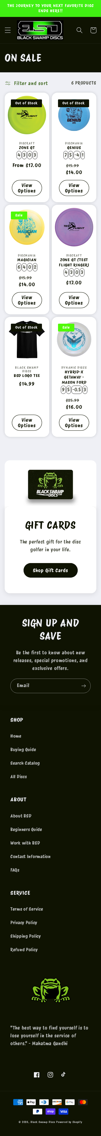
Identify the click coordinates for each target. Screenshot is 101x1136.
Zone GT (27, 147)
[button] (8, 30)
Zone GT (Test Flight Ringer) (74, 262)
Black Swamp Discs (43, 1122)
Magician (26, 259)
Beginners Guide (26, 829)
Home (15, 736)
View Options (27, 188)
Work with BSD (25, 843)
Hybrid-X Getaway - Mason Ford (74, 377)
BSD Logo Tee (27, 375)
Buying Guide (23, 749)
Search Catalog (25, 763)
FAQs (14, 870)
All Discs (18, 776)
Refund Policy (24, 949)
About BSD (20, 816)
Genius (74, 147)
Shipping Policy (25, 936)
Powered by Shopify (69, 1122)
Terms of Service (26, 909)
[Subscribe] (83, 686)
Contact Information (30, 856)
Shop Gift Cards (50, 570)
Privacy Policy (23, 922)
